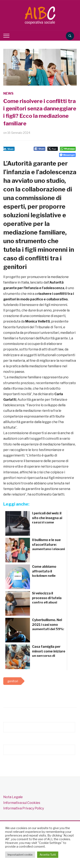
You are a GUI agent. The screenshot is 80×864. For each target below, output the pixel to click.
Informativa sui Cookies (21, 803)
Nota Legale (13, 797)
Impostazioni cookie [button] (20, 854)
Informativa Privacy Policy (23, 808)
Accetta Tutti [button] (48, 854)
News (8, 93)
